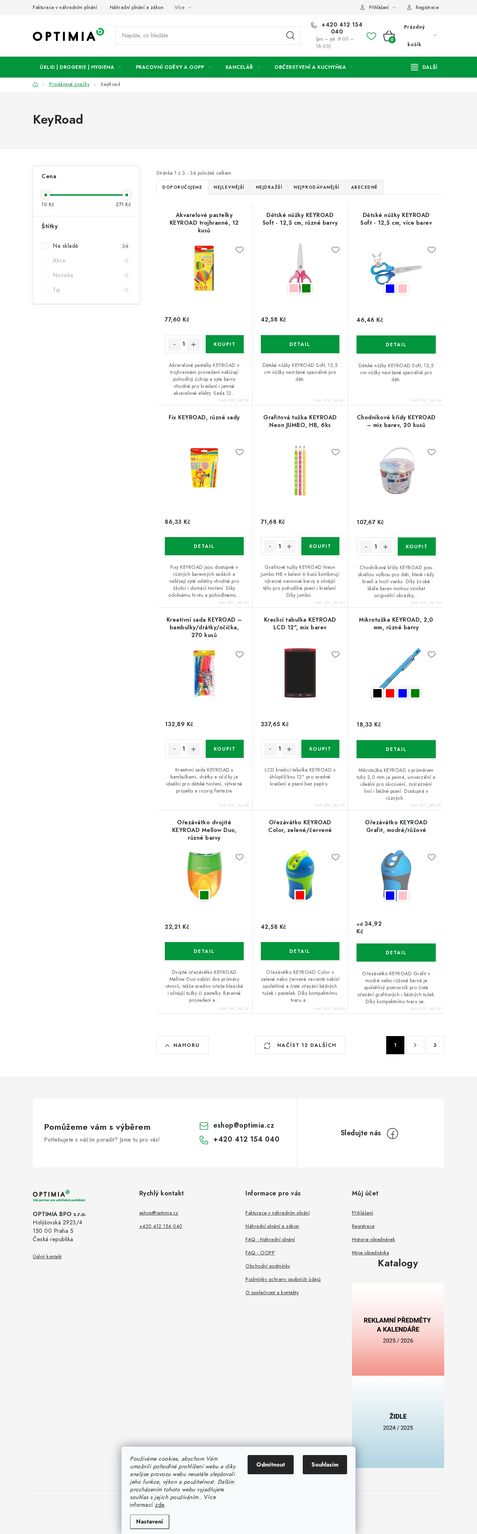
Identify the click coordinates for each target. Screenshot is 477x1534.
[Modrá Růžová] (396, 268)
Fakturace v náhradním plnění (65, 7)
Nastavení (149, 1522)
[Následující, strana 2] (415, 1045)
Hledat (290, 36)
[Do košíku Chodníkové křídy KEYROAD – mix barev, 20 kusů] (417, 546)
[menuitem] (81, 67)
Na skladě (90, 246)
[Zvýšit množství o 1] (193, 344)
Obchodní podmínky (267, 1265)
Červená (390, 693)
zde (159, 1505)
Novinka (90, 275)
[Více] (424, 67)
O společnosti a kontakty (272, 1292)
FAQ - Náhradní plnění (270, 1239)
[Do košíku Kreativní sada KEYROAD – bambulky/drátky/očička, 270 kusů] (225, 749)
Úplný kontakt (47, 1256)
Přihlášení (362, 1212)
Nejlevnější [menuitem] (229, 187)
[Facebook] (392, 1133)
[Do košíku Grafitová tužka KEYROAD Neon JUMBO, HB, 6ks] (320, 546)
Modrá (390, 288)
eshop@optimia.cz (243, 1125)
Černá (377, 693)
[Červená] (300, 875)
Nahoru (187, 1045)
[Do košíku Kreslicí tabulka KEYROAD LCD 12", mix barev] (320, 749)
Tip (90, 290)
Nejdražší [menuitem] (269, 187)
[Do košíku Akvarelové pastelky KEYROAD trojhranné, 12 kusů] (225, 344)
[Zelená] (204, 875)
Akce (90, 260)
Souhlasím (324, 1465)
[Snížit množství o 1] (174, 344)
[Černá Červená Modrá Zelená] (396, 673)
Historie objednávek (373, 1239)
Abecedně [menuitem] (364, 187)
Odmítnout (270, 1465)
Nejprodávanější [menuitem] (316, 187)
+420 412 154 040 (341, 28)
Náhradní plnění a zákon (137, 7)
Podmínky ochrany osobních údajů (283, 1279)
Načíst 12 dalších (306, 1045)
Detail (300, 344)
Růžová (293, 288)
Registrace (427, 7)
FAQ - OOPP (260, 1252)
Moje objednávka (370, 1252)
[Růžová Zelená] (300, 268)
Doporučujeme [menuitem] (182, 187)
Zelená (306, 288)
